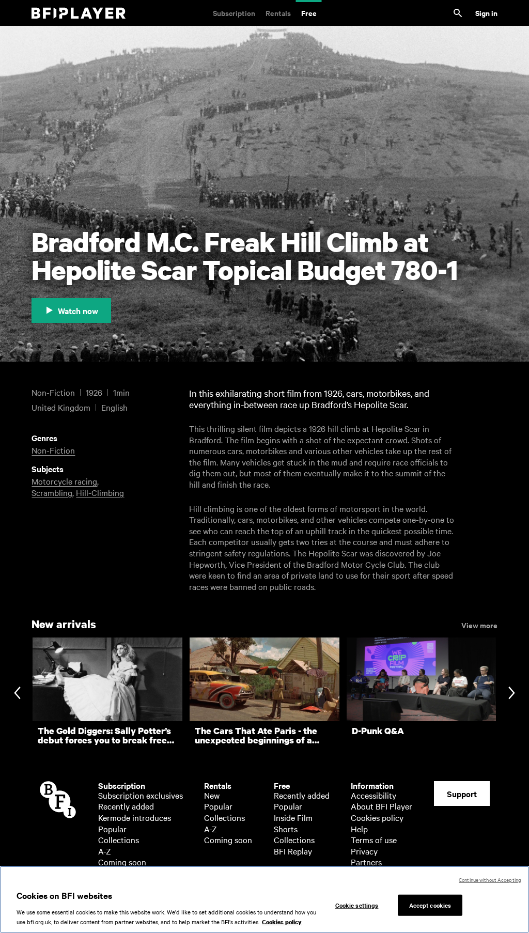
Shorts (286, 828)
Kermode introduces (134, 817)
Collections (118, 839)
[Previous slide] (17, 694)
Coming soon (122, 861)
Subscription (234, 12)
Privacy (364, 851)
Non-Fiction (53, 450)
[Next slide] (511, 694)
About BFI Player (381, 806)
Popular (112, 828)
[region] (264, 899)
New (212, 795)
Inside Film (293, 817)
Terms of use (374, 839)
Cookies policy (377, 817)
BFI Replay (293, 851)
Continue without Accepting (490, 879)
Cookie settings (357, 904)
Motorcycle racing (64, 481)
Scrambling (52, 492)
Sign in (486, 12)
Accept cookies (430, 904)
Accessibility (373, 795)
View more (479, 624)
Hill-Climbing (100, 492)
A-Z (104, 851)
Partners (366, 861)
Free (309, 12)
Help (359, 828)
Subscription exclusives (140, 795)
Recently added (126, 806)
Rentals (278, 12)
